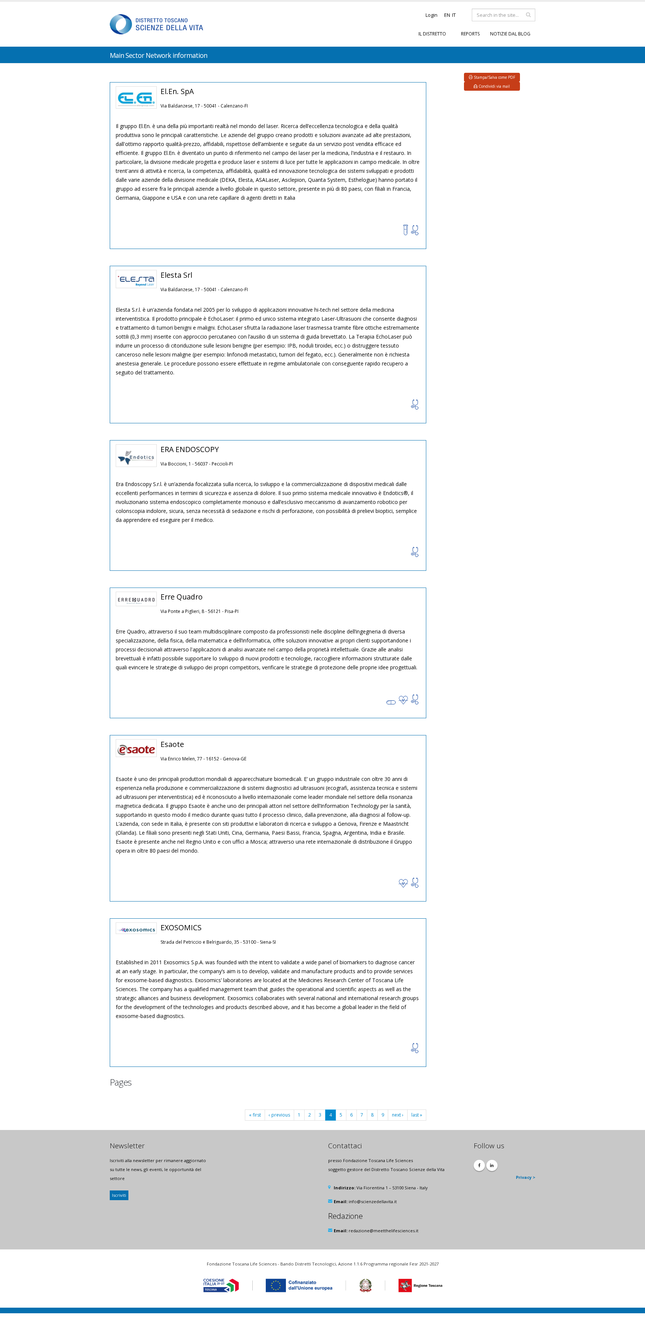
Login (431, 15)
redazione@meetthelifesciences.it (383, 1230)
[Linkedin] (492, 1165)
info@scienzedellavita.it (373, 1201)
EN (447, 15)
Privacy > (525, 1177)
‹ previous (279, 1115)
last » (416, 1115)
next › (397, 1115)
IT (454, 15)
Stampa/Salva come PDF (494, 77)
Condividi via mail (493, 86)
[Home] (159, 23)
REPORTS (470, 34)
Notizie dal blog (510, 34)
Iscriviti (119, 1195)
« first (255, 1115)
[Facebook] (479, 1165)
